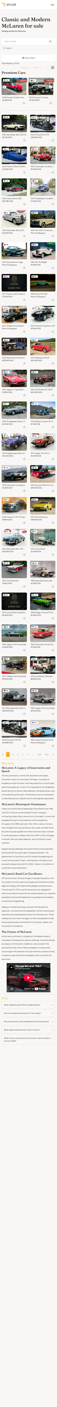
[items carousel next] (50, 87)
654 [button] (47, 754)
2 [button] (12, 754)
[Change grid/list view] (47, 67)
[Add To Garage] (24, 103)
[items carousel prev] (4, 87)
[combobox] (28, 41)
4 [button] (22, 754)
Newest (25, 68)
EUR (37, 68)
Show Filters (30, 58)
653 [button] (39, 754)
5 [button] (27, 754)
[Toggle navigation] (52, 5)
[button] (53, 754)
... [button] (33, 754)
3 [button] (17, 754)
